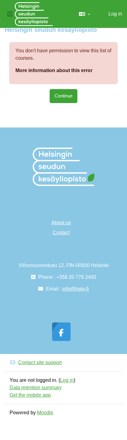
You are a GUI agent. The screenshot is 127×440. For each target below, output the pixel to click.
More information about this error (53, 70)
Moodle (45, 412)
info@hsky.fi (75, 288)
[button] (84, 14)
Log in (115, 13)
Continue (63, 95)
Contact (61, 232)
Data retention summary (36, 387)
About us (61, 222)
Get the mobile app (30, 395)
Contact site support (40, 362)
